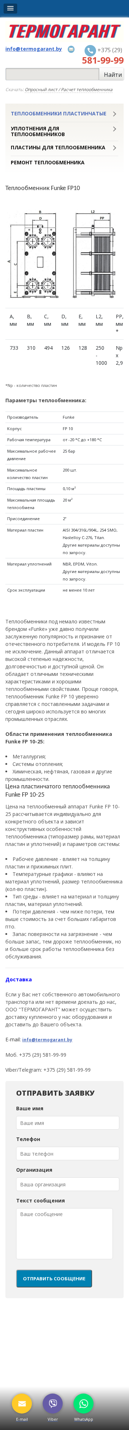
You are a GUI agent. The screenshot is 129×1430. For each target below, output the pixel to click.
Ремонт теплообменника (48, 162)
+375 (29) (103, 55)
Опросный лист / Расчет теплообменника (69, 89)
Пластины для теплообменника (58, 147)
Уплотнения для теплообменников (38, 131)
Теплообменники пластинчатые (58, 113)
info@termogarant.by (47, 1040)
